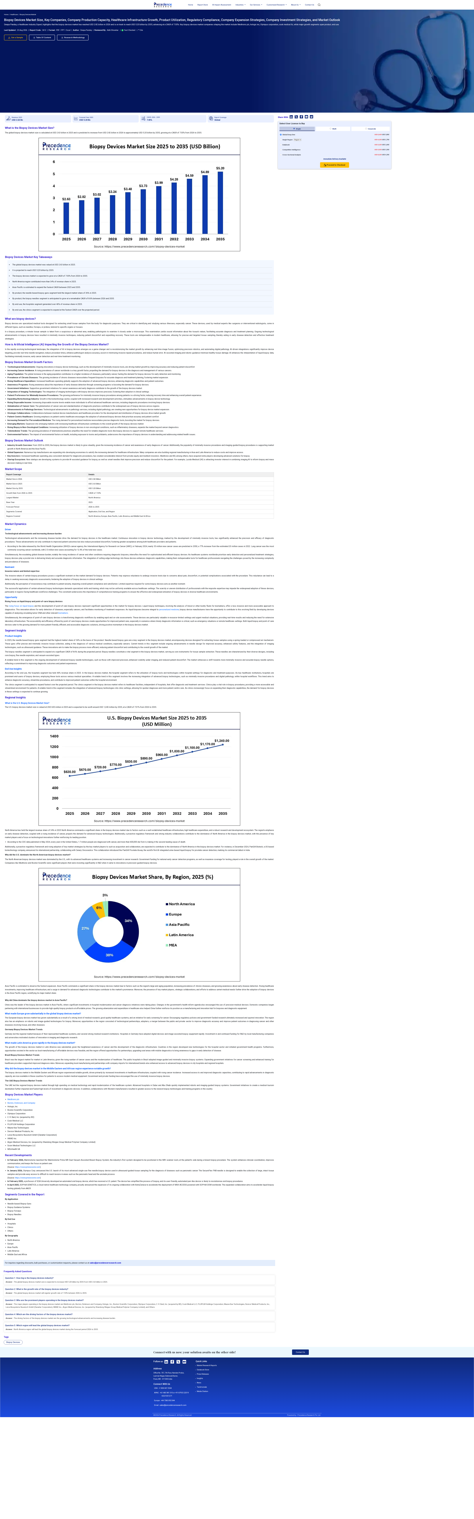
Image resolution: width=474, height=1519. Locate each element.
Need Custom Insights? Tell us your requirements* (225, 766)
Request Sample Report (236, 787)
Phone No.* (211, 758)
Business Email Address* (216, 748)
